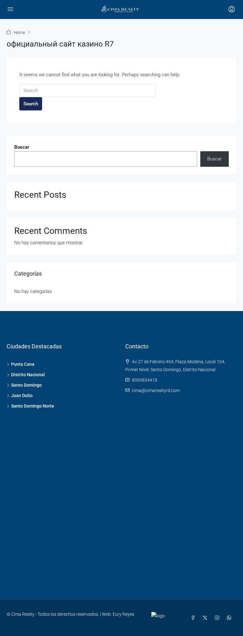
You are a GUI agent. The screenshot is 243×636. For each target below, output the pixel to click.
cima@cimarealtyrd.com (156, 390)
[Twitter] (206, 617)
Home (19, 32)
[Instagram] (218, 617)
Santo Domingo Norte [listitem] (32, 405)
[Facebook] (194, 617)
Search (30, 104)
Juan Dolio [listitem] (22, 395)
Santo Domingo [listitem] (26, 385)
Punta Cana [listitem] (22, 364)
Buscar (21, 147)
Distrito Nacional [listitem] (28, 374)
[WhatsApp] (230, 617)
